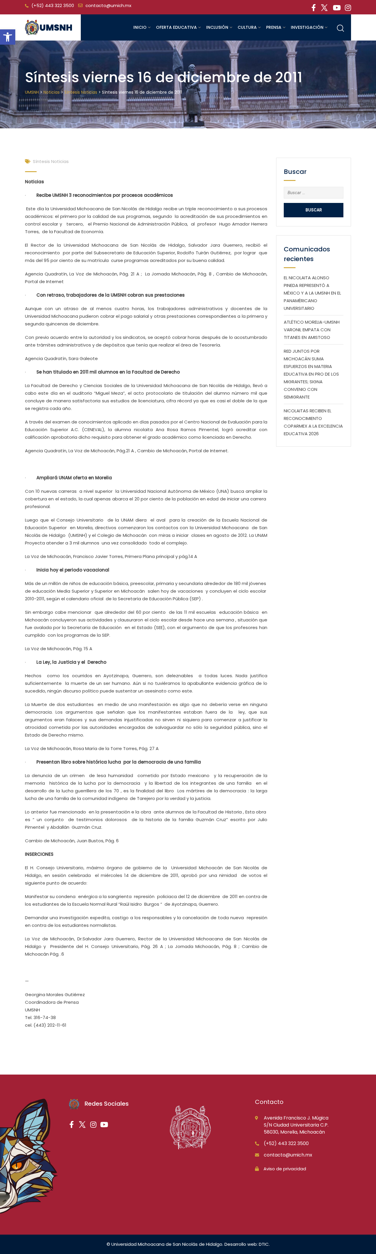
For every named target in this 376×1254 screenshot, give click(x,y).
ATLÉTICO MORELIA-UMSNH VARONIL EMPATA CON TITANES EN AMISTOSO (312, 329)
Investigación (307, 27)
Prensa (273, 27)
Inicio (140, 27)
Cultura (247, 27)
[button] (7, 37)
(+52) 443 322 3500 (52, 5)
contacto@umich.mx (108, 5)
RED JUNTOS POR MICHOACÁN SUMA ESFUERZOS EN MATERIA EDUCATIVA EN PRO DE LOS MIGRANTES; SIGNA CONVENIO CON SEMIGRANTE (311, 374)
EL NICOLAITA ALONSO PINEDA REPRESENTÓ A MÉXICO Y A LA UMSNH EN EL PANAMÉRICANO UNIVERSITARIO (312, 293)
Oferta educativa (176, 27)
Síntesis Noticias (51, 161)
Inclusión (217, 27)
